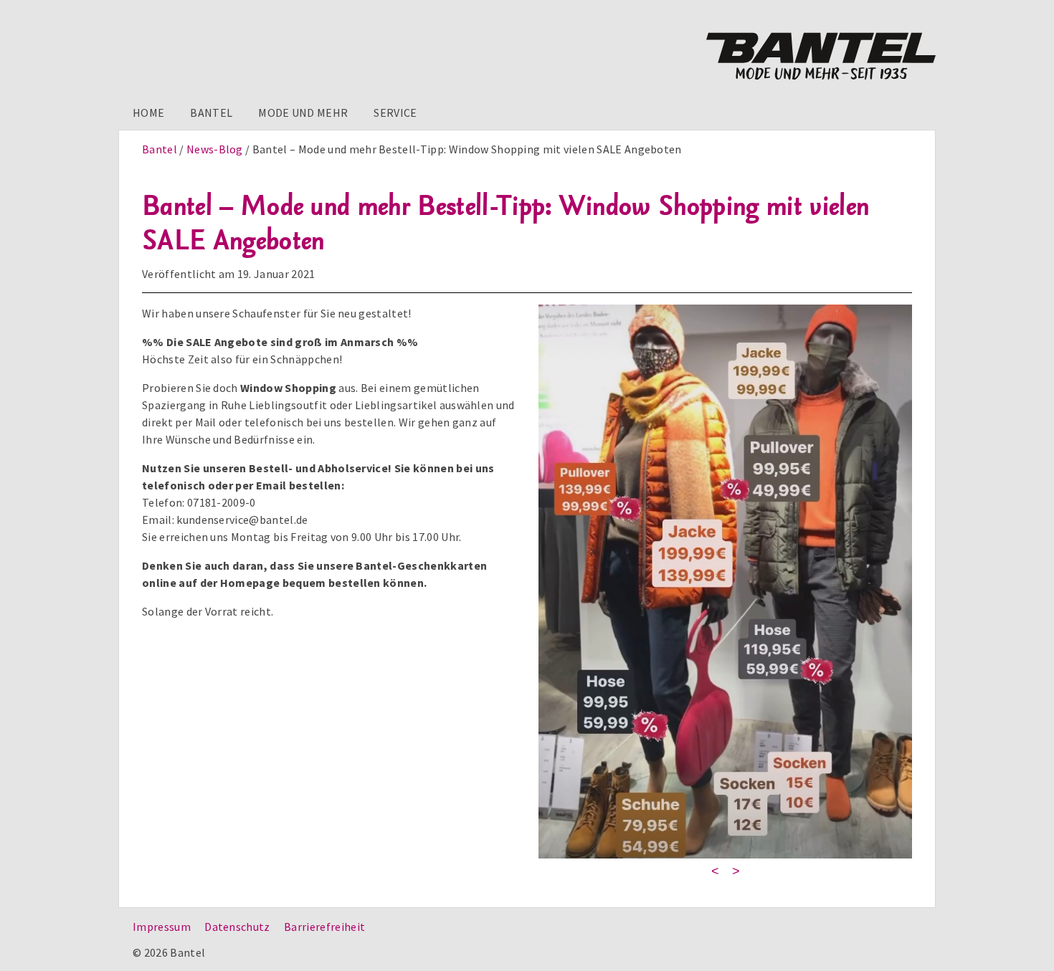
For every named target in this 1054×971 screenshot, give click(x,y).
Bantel (211, 112)
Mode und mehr (303, 112)
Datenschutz (237, 926)
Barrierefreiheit (324, 926)
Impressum (162, 926)
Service (395, 112)
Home (148, 112)
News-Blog (214, 149)
